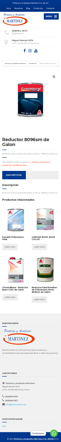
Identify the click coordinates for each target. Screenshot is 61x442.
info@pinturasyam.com (16, 404)
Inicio (9, 8)
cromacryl (6, 165)
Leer (4, 426)
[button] (54, 76)
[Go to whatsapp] (54, 433)
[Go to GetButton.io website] (54, 439)
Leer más (10, 247)
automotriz (45, 162)
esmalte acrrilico (19, 165)
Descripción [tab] (13, 175)
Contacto (50, 8)
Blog (28, 8)
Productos (38, 8)
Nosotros (19, 8)
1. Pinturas (34, 162)
